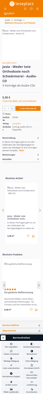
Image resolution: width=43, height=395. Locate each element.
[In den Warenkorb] (33, 236)
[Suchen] (25, 8)
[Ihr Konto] (37, 8)
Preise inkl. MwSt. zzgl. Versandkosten (19, 101)
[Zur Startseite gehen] (21, 3)
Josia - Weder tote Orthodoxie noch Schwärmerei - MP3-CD (19, 217)
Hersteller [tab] (7, 159)
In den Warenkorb (28, 108)
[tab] (20, 144)
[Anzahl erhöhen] (12, 108)
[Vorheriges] (3, 210)
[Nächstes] (40, 210)
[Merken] (28, 236)
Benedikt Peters (9, 63)
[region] (21, 42)
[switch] (11, 345)
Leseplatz (16, 123)
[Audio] (21, 42)
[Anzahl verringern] (4, 108)
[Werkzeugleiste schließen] (3, 337)
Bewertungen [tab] (8, 154)
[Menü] (5, 8)
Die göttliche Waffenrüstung (18, 292)
